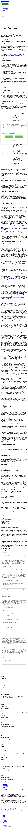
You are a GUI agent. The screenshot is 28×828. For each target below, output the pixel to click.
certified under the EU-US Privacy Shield (13, 268)
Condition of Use (6, 824)
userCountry (9, 583)
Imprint (4, 825)
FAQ (4, 10)
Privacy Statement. (12, 133)
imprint (13, 36)
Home (4, 22)
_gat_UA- (9, 660)
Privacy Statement (7, 822)
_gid (15, 622)
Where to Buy (6, 11)
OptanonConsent (15, 583)
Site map (5, 821)
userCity (20, 583)
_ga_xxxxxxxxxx (10, 622)
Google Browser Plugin (13, 278)
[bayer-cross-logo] (2, 20)
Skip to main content (5, 1)
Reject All (9, 136)
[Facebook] (4, 816)
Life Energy (5, 8)
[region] (14, 132)
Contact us (5, 820)
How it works (6, 9)
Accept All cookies (19, 136)
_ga (7, 610)
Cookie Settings (13, 140)
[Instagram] (4, 818)
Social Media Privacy (7, 826)
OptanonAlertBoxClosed (7, 584)
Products (5, 7)
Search (2, 15)
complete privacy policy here (16, 55)
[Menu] (1, 2)
